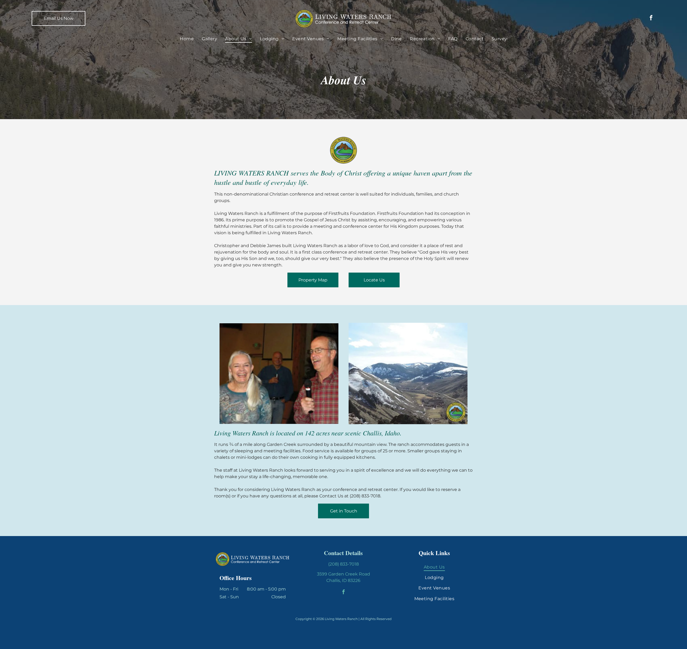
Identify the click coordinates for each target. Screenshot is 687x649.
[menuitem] (187, 39)
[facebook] (651, 18)
